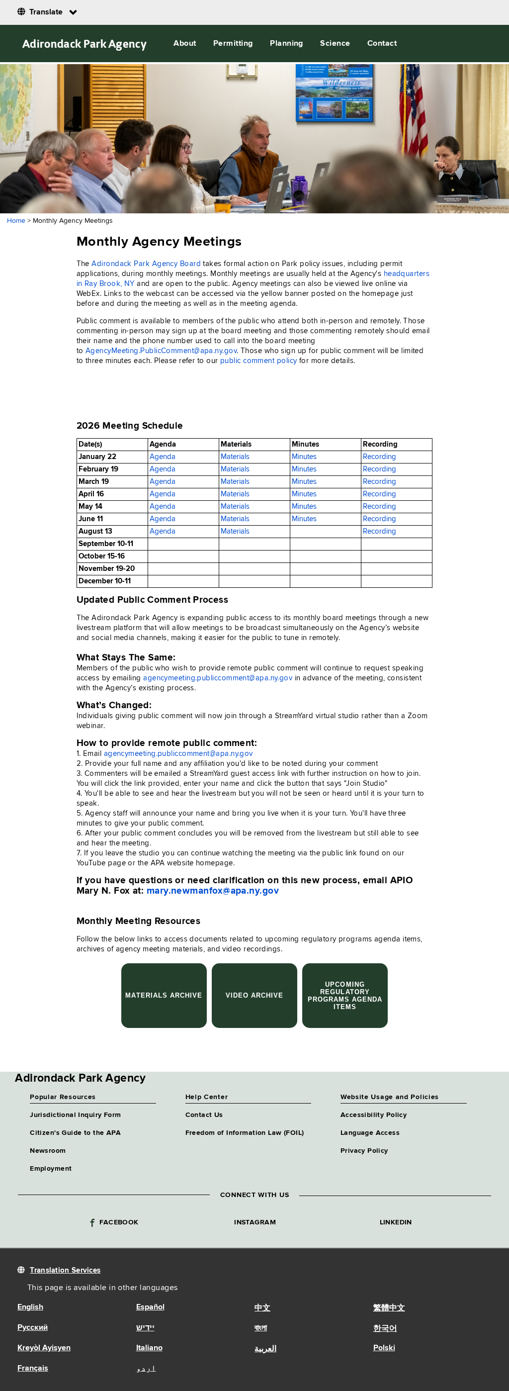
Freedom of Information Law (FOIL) (244, 1132)
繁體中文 (389, 1308)
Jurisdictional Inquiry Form (75, 1115)
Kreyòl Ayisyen (44, 1348)
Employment (51, 1168)
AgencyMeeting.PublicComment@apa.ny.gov (161, 351)
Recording (379, 457)
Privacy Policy (364, 1150)
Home (16, 220)
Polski (384, 1348)
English (30, 1307)
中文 (262, 1308)
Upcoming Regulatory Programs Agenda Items (345, 996)
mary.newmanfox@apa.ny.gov (213, 891)
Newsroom (48, 1150)
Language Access (370, 1132)
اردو (146, 1369)
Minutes (304, 457)
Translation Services (65, 1270)
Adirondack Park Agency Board (146, 264)
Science (335, 44)
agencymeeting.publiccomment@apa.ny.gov (217, 678)
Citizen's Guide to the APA (75, 1132)
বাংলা (260, 1328)
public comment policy (258, 361)
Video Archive (255, 995)
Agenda (162, 457)
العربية (265, 1349)
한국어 (385, 1329)
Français (32, 1369)
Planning (286, 44)
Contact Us (204, 1115)
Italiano (149, 1348)
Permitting (233, 44)
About (184, 44)
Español (150, 1307)
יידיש (145, 1328)
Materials (235, 457)
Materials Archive (163, 995)
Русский (32, 1328)
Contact (382, 44)
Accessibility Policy (373, 1115)
